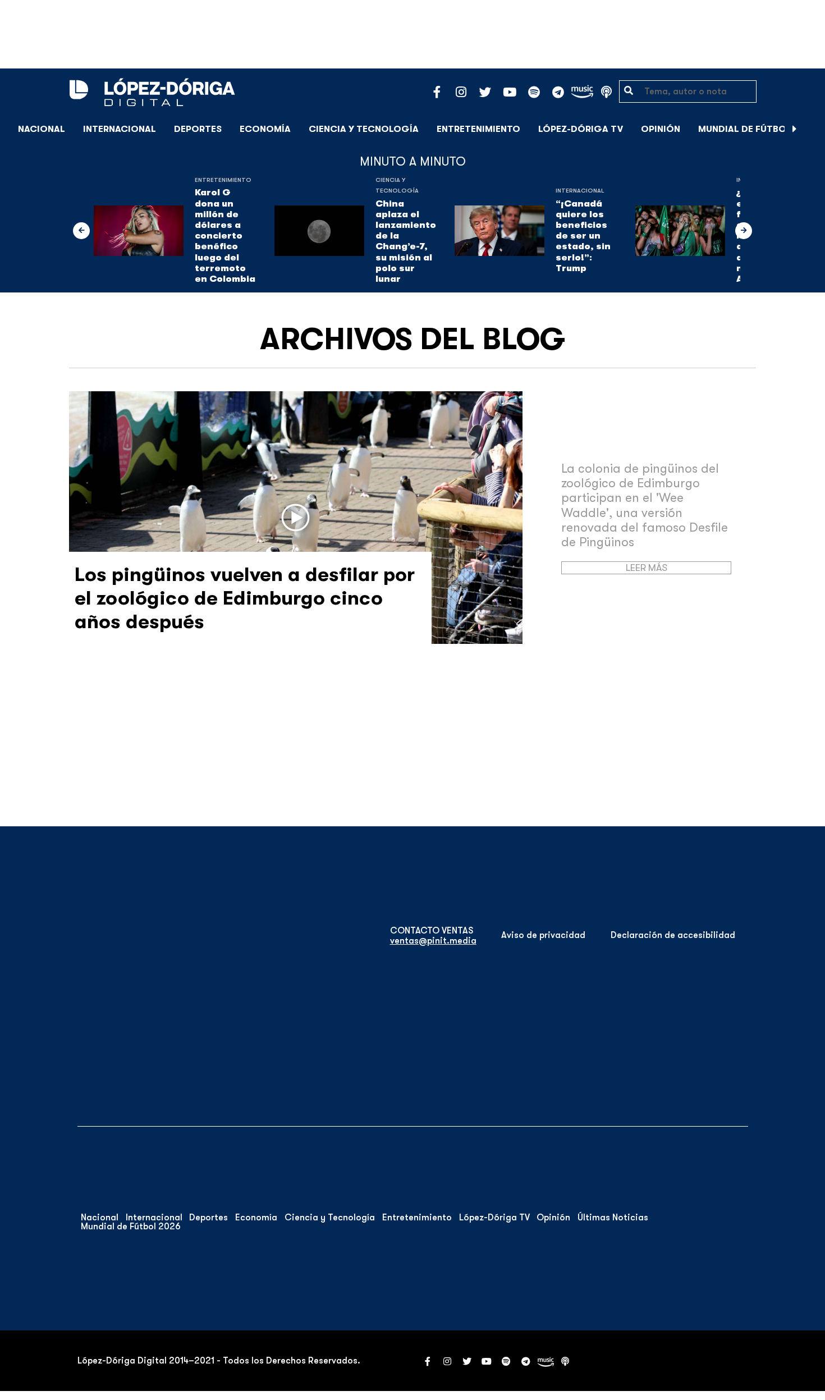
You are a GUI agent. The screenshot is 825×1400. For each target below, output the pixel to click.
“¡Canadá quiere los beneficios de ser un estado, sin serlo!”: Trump (583, 236)
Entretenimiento (478, 129)
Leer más (646, 567)
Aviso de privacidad (543, 935)
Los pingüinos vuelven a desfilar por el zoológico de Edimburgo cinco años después (245, 598)
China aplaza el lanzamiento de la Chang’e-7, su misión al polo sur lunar (405, 241)
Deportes (198, 129)
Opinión (660, 129)
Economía (265, 129)
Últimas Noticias (613, 1217)
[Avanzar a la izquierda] (81, 230)
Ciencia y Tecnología (364, 129)
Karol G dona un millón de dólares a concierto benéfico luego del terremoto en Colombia (225, 235)
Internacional (119, 129)
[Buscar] (810, 128)
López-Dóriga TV (580, 129)
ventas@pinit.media (433, 940)
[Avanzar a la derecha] (794, 129)
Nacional (41, 129)
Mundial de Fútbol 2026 (757, 129)
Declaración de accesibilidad (673, 935)
